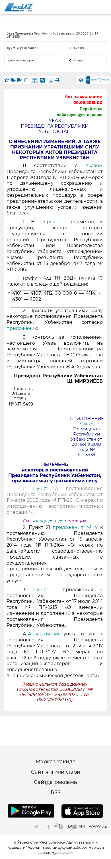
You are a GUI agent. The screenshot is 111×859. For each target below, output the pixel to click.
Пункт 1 (44, 589)
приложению (22, 328)
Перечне (53, 221)
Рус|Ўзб (99, 80)
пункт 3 (94, 634)
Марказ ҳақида (56, 761)
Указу (88, 423)
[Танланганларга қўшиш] (6, 80)
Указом (94, 165)
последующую (47, 520)
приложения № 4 (75, 527)
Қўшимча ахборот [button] (20, 60)
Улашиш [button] (80, 60)
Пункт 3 (45, 488)
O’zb (95, 80)
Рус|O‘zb (105, 80)
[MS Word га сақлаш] (43, 80)
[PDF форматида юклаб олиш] (51, 80)
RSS (56, 792)
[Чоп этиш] (57, 80)
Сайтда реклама (55, 782)
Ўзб (91, 80)
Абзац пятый (44, 634)
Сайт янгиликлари (55, 772)
